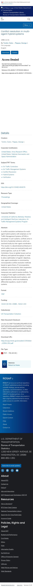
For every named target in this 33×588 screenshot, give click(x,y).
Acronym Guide (6, 518)
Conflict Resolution (9, 172)
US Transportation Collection (11, 314)
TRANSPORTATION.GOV (7, 585)
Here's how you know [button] (7, 4)
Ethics (3, 542)
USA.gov (4, 564)
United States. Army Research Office (14, 152)
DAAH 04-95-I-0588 (9, 304)
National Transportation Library (11, 511)
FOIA (2, 546)
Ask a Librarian (6, 504)
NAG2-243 (22, 304)
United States (6, 207)
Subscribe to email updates (11, 466)
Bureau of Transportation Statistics (14, 15)
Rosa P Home (7, 404)
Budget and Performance (9, 535)
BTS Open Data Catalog (9, 507)
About (5, 424)
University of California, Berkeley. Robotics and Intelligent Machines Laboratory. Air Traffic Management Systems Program (16, 219)
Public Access (7, 414)
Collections (6, 408)
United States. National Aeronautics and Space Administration (15, 155)
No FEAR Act (5, 553)
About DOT (4, 531)
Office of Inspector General (9, 557)
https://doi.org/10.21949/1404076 (13, 187)
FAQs (3, 488)
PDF (2, 294)
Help (4, 421)
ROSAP (7, 378)
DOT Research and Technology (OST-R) (14, 495)
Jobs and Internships (7, 491)
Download (5, 52)
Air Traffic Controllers (10, 167)
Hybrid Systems (8, 175)
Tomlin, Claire (8, 43)
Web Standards (6, 571)
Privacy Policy (5, 560)
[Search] (29, 19)
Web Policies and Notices (9, 568)
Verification (7, 177)
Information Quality (7, 549)
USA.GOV (19, 585)
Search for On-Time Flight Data (11, 515)
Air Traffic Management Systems (14, 169)
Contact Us (6, 428)
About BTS (4, 480)
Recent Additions (8, 411)
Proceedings (5, 197)
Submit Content (8, 418)
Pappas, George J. (21, 43)
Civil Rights (5, 538)
